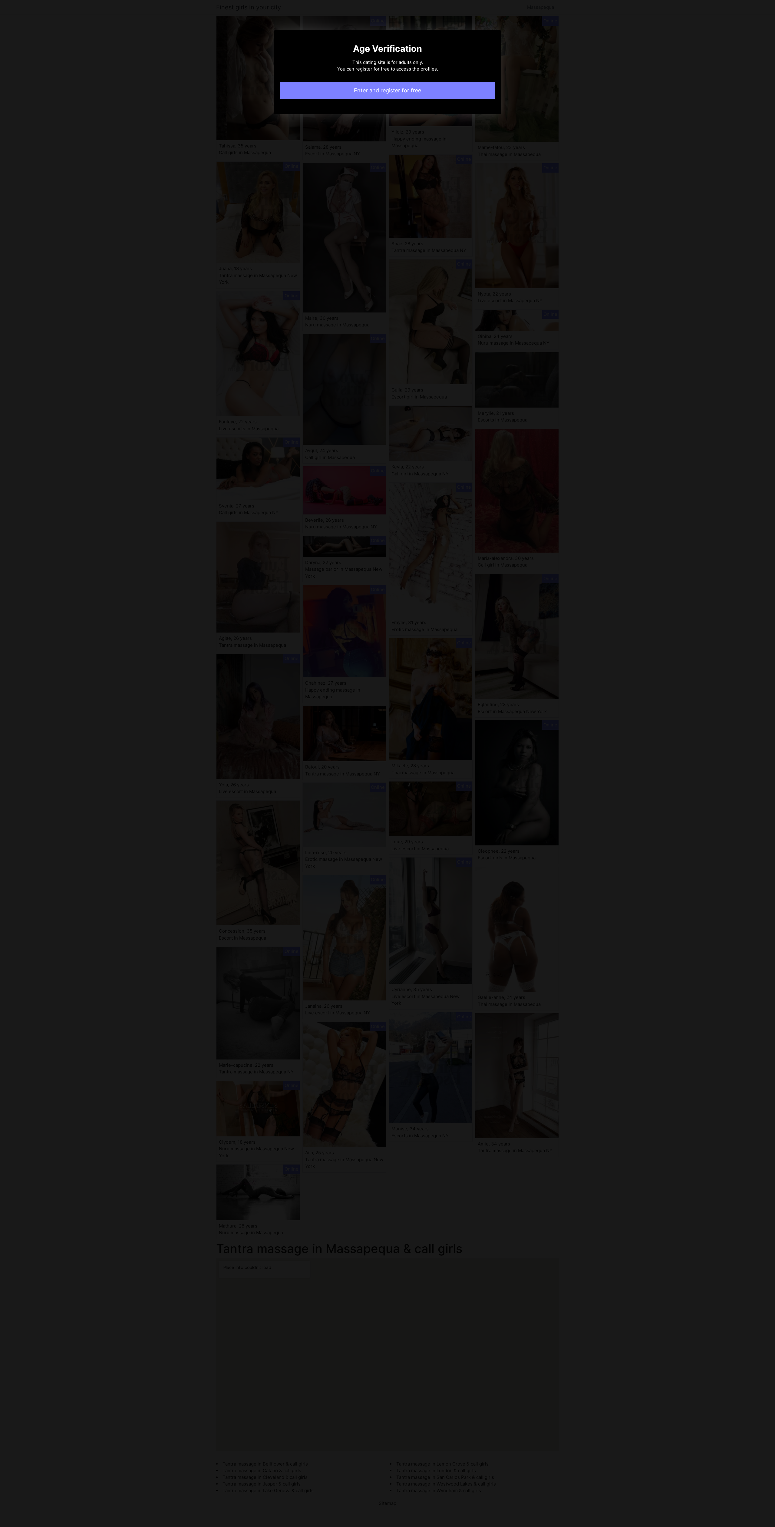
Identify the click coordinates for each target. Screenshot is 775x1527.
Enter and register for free (387, 90)
